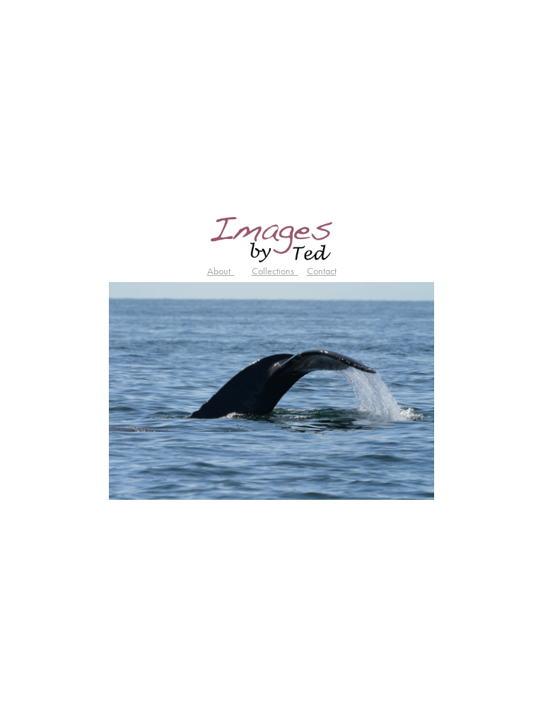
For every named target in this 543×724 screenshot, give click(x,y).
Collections (275, 271)
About (221, 271)
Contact (322, 271)
